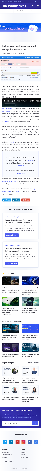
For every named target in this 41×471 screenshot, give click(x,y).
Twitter (9, 191)
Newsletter (20, 11)
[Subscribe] (35, 423)
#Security (20, 166)
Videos (30, 362)
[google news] (36, 442)
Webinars (34, 11)
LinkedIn (17, 191)
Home (7, 11)
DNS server (6, 111)
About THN (5, 452)
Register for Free (11, 235)
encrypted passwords (9, 181)
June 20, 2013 (20, 173)
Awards (22, 454)
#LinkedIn (30, 160)
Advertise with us (7, 454)
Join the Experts (11, 263)
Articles (36, 362)
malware (6, 121)
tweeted (11, 142)
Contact (4, 457)
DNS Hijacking (7, 108)
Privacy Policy (24, 457)
